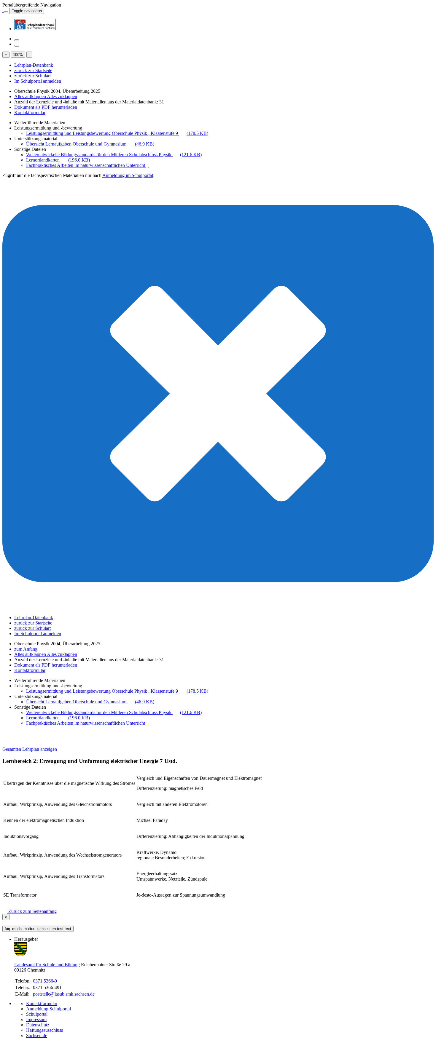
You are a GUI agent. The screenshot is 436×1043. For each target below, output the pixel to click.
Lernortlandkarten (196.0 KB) (58, 159)
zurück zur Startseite (33, 70)
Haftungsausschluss (44, 1030)
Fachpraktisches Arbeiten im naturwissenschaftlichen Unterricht (86, 165)
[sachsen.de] (3, 10)
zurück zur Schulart (32, 75)
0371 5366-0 (45, 980)
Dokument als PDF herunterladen (45, 107)
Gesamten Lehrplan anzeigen (29, 749)
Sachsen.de (36, 1035)
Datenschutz (37, 1024)
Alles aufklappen (30, 96)
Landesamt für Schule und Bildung (47, 964)
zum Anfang (25, 648)
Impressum (36, 1019)
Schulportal (36, 1014)
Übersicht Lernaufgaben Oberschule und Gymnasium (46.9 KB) (90, 143)
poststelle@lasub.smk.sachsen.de (64, 993)
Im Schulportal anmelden (37, 81)
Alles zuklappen (62, 96)
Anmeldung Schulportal (48, 1008)
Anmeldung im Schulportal (127, 175)
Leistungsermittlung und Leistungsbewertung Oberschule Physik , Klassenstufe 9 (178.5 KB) (117, 133)
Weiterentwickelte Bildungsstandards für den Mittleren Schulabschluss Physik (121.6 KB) (114, 154)
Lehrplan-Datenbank (33, 65)
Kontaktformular (29, 112)
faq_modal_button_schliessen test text (38, 929)
